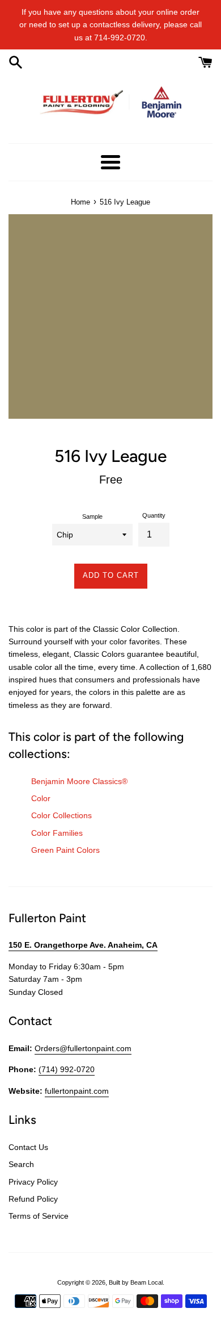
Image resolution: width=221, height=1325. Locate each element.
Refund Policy (33, 1198)
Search (21, 1164)
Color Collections (61, 815)
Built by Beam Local (136, 1282)
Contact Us (28, 1147)
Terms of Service (38, 1215)
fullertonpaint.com (77, 1090)
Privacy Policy (33, 1181)
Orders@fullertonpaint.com (83, 1048)
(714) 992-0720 (67, 1069)
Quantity (153, 515)
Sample (92, 516)
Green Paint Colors (65, 850)
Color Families (57, 833)
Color (40, 798)
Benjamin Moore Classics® (79, 781)
